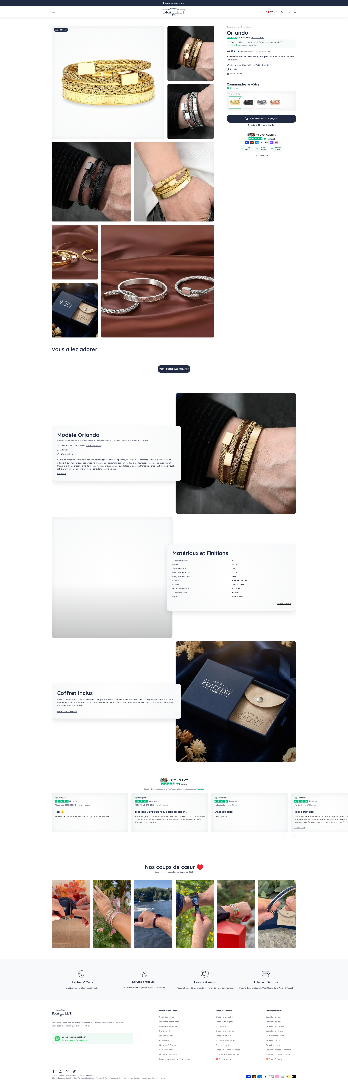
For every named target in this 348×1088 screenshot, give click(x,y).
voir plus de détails (284, 604)
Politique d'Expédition (86, 1078)
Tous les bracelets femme (227, 1054)
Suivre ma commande (169, 1021)
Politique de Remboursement (107, 1078)
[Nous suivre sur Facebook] (53, 1071)
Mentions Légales (126, 1078)
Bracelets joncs (222, 1026)
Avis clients (164, 1040)
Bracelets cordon (223, 1045)
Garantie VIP (164, 1031)
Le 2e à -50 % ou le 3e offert (175, 3)
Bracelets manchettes (225, 1040)
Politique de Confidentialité (66, 1078)
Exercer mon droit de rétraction (153, 1078)
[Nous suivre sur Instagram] (60, 1071)
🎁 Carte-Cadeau (223, 1059)
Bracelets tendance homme (278, 1050)
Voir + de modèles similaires (174, 369)
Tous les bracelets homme (278, 1054)
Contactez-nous (166, 1050)
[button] (261, 43)
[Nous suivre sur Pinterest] (67, 1071)
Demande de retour (168, 1026)
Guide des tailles (263, 65)
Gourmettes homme (275, 1035)
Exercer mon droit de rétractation (174, 1059)
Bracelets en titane (274, 1031)
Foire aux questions (168, 1054)
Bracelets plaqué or (225, 1017)
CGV (53, 1078)
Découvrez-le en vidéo (67, 711)
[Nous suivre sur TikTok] (74, 1071)
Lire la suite (232, 59)
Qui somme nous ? (167, 1035)
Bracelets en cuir (223, 1035)
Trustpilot (200, 789)
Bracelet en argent (224, 1021)
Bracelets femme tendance (228, 1050)
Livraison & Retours (168, 1045)
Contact (137, 1078)
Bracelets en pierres (225, 1031)
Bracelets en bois (274, 1021)
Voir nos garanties (262, 155)
